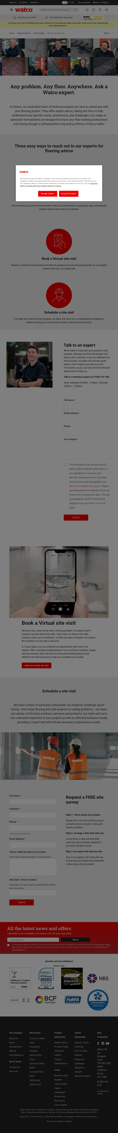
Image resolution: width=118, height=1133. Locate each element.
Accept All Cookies (68, 194)
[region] (59, 183)
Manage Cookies (47, 194)
